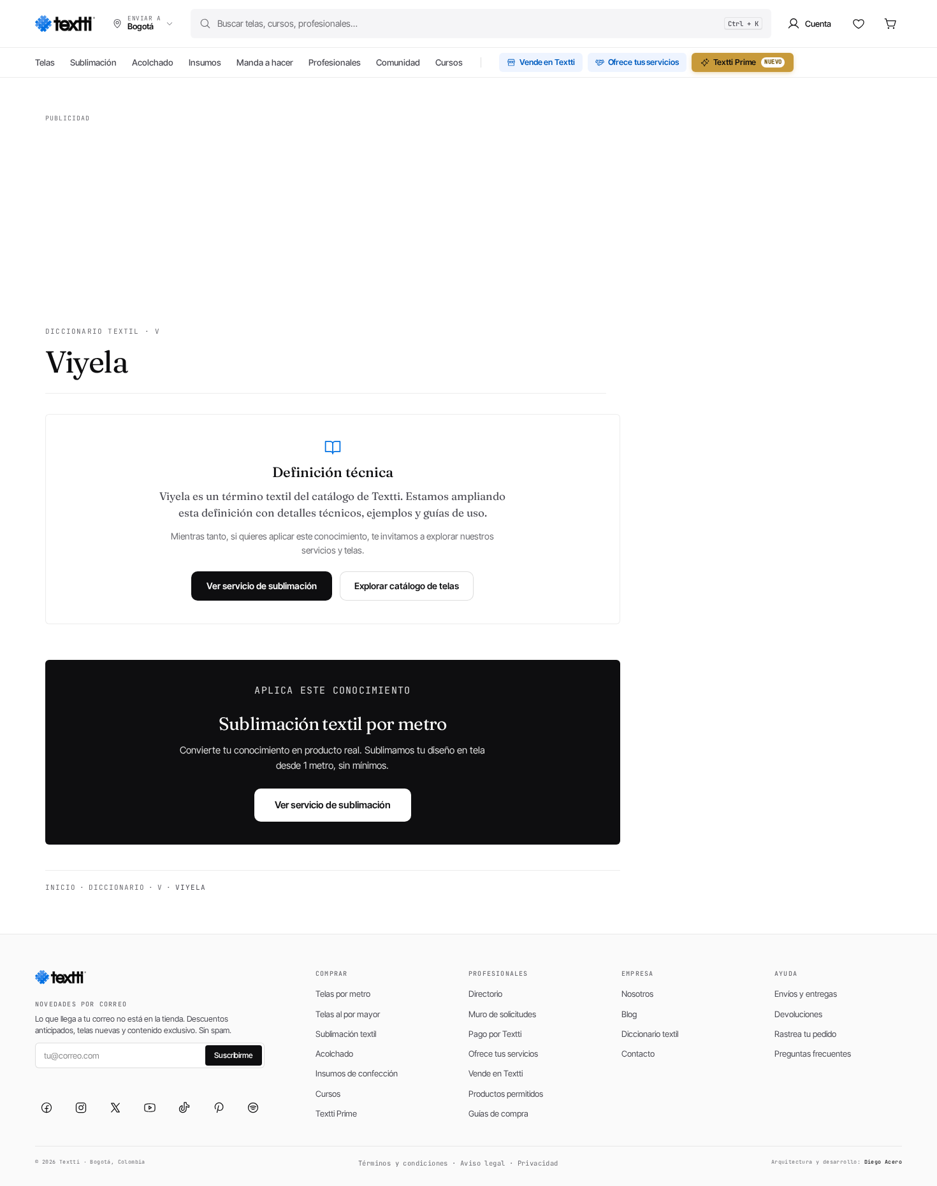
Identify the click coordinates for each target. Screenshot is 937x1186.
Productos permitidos (505, 1094)
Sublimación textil (346, 1034)
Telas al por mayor (348, 1014)
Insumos (205, 62)
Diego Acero (883, 1162)
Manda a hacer (264, 62)
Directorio (485, 994)
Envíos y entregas (805, 994)
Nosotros (637, 994)
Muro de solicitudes (502, 1014)
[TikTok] (184, 1107)
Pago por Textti (494, 1034)
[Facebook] (46, 1107)
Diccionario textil (649, 1034)
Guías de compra (498, 1113)
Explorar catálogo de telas (406, 585)
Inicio (60, 887)
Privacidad (538, 1163)
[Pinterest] (218, 1107)
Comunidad (398, 62)
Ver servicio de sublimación (262, 585)
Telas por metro (343, 994)
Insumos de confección (357, 1073)
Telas (45, 62)
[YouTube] (149, 1107)
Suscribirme (233, 1055)
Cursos (449, 62)
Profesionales (335, 62)
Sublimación (93, 62)
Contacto (638, 1053)
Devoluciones (798, 1014)
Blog (629, 1014)
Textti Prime (747, 62)
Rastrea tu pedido (805, 1034)
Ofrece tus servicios (643, 62)
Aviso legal (482, 1163)
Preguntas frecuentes (812, 1053)
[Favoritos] (858, 23)
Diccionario (117, 887)
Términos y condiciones (403, 1163)
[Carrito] (890, 23)
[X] (115, 1107)
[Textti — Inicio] (65, 23)
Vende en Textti (547, 62)
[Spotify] (253, 1107)
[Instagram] (80, 1107)
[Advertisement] (325, 216)
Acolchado (152, 62)
